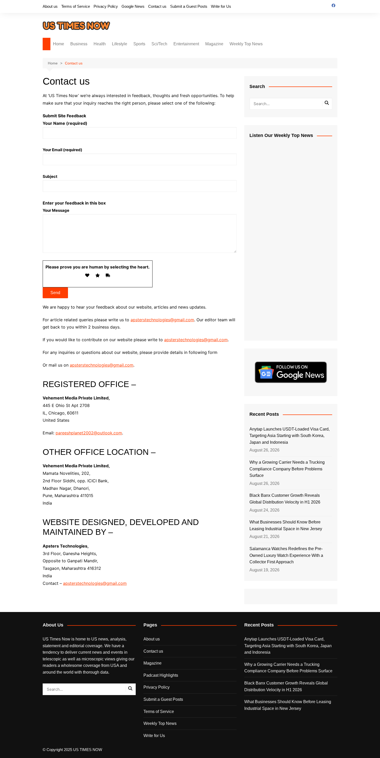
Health (100, 44)
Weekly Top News (246, 44)
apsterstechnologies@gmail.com (162, 319)
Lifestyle (119, 44)
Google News (133, 6)
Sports (139, 44)
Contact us (157, 6)
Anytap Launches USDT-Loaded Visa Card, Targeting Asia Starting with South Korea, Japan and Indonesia (289, 435)
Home (58, 44)
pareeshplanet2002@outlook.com (89, 432)
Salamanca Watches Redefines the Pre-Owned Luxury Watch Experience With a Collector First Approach (286, 555)
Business (78, 44)
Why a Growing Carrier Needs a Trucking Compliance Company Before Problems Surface (287, 469)
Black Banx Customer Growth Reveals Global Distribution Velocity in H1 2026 (284, 498)
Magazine (214, 44)
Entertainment (186, 44)
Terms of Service (75, 6)
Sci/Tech (159, 44)
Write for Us (221, 6)
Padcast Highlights (160, 675)
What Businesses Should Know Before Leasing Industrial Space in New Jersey (285, 525)
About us (50, 6)
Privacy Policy (106, 6)
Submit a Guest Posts (188, 6)
